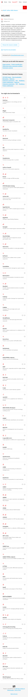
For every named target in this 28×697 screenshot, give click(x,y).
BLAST (4, 10)
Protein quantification (16, 64)
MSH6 (12, 10)
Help (9, 2)
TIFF (16, 80)
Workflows (22, 80)
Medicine (12, 79)
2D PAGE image (7, 77)
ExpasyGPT (15, 2)
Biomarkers (6, 79)
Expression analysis (8, 67)
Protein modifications (8, 82)
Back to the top (14, 694)
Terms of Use (18, 690)
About (5, 2)
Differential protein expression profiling (12, 66)
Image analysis (7, 64)
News (20, 2)
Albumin (16, 10)
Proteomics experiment (9, 80)
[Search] (25, 7)
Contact (25, 2)
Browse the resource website (10, 45)
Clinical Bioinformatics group (17, 55)
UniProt (8, 10)
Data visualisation (17, 77)
